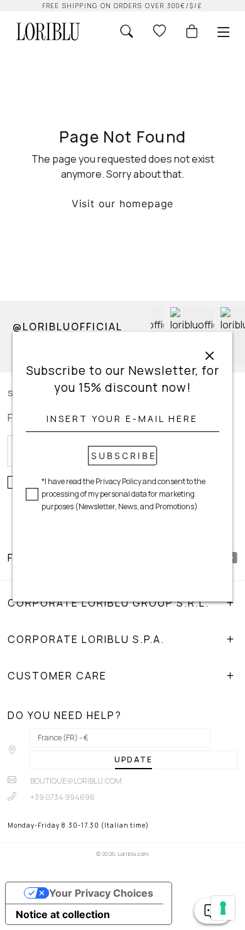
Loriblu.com (132, 854)
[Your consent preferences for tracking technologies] (223, 908)
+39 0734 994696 (62, 797)
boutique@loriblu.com (75, 781)
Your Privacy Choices (101, 893)
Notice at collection (63, 914)
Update (133, 759)
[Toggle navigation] (223, 32)
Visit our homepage (122, 203)
